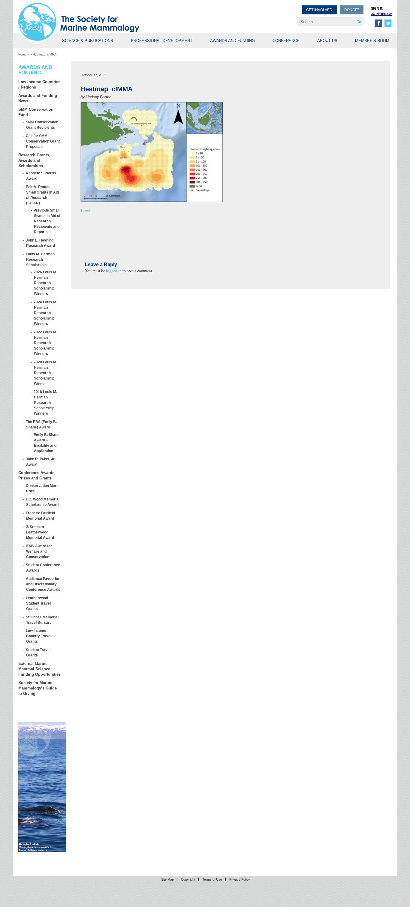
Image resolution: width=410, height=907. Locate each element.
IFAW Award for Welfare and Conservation (39, 551)
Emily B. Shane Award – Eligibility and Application (46, 443)
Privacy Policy (239, 879)
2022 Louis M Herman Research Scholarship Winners (45, 343)
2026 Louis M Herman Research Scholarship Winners (45, 283)
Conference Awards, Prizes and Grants (37, 475)
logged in (114, 270)
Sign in (377, 8)
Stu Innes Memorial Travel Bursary (42, 619)
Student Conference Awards (43, 567)
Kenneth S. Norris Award (41, 175)
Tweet (85, 210)
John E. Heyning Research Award (40, 243)
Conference (286, 40)
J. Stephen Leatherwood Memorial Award (40, 532)
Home (22, 54)
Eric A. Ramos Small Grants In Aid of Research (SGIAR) (42, 195)
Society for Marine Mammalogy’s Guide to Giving (37, 688)
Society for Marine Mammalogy (113, 14)
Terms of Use (212, 879)
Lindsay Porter (98, 97)
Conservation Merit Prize (42, 488)
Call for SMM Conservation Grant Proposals (43, 141)
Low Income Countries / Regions (39, 84)
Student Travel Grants (38, 652)
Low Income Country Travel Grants (38, 636)
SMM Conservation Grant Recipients (42, 124)
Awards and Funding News (37, 98)
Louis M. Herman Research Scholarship (40, 259)
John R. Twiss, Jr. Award (40, 461)
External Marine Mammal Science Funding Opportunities (39, 669)
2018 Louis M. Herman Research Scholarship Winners (45, 402)
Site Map (167, 879)
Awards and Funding (232, 40)
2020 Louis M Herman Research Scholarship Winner (45, 373)
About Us (327, 40)
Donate (351, 10)
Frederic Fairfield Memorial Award (40, 515)
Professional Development (161, 40)
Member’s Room (372, 40)
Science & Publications (87, 40)
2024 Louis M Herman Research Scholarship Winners (45, 313)
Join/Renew (381, 14)
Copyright (188, 879)
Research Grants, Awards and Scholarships (34, 160)
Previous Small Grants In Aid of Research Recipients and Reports (47, 221)
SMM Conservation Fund (35, 112)
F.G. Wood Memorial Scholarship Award (42, 501)
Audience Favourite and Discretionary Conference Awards (43, 584)
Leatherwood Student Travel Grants (38, 603)
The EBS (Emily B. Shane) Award (41, 424)
